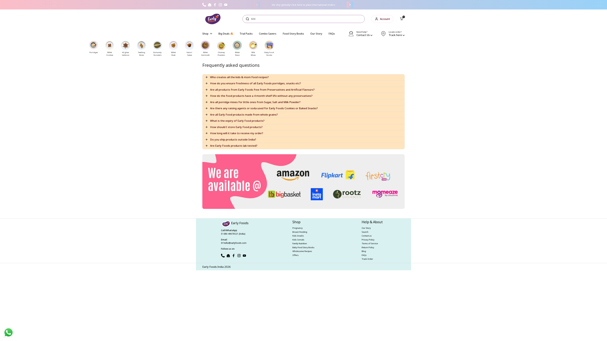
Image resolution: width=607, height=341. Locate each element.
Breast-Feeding (299, 231)
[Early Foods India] (212, 19)
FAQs (364, 255)
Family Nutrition (299, 243)
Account (385, 19)
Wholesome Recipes (302, 251)
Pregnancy (297, 228)
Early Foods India (213, 267)
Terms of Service (370, 243)
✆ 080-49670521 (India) (233, 233)
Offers (295, 255)
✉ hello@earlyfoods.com (233, 242)
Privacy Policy (368, 239)
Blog (364, 251)
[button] (401, 19)
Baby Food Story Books (303, 247)
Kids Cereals (298, 239)
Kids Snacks (298, 235)
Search (365, 231)
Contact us (367, 235)
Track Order (367, 258)
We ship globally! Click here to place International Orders (303, 4)
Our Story (366, 228)
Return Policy (368, 247)
